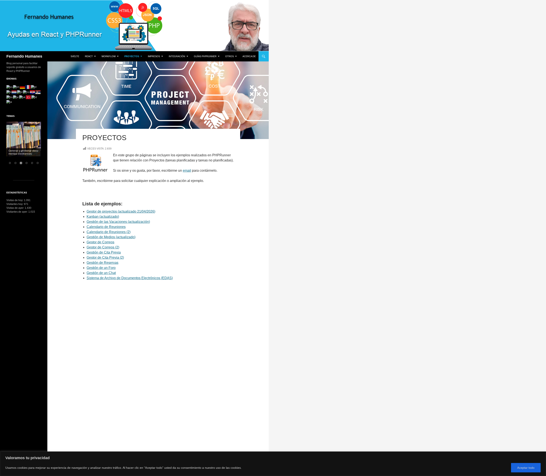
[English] (16, 86)
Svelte (75, 56)
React (89, 56)
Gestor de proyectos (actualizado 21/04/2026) (121, 211)
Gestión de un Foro (101, 268)
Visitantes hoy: (15, 204)
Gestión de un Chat (101, 273)
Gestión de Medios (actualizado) (111, 237)
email (187, 170)
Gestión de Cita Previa (104, 252)
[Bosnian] (9, 97)
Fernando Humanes (24, 56)
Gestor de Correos (100, 242)
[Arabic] (16, 97)
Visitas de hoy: (15, 200)
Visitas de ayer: (15, 207)
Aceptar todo (525, 467)
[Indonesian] (34, 97)
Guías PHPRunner (205, 56)
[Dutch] (14, 91)
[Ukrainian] (22, 97)
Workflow (109, 56)
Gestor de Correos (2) (103, 247)
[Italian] (9, 91)
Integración (177, 56)
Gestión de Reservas (102, 262)
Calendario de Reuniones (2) (109, 232)
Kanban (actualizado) (103, 216)
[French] (28, 86)
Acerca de (249, 56)
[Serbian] (38, 91)
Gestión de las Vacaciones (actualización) (118, 221)
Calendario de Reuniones (106, 227)
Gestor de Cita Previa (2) (105, 257)
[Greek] (20, 91)
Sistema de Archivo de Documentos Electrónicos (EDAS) (130, 278)
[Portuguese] (34, 86)
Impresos (154, 56)
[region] (273, 463)
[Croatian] (32, 91)
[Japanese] (9, 101)
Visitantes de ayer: (17, 211)
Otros (229, 56)
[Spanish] (9, 86)
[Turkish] (28, 97)
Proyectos (131, 56)
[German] (22, 86)
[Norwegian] (26, 91)
